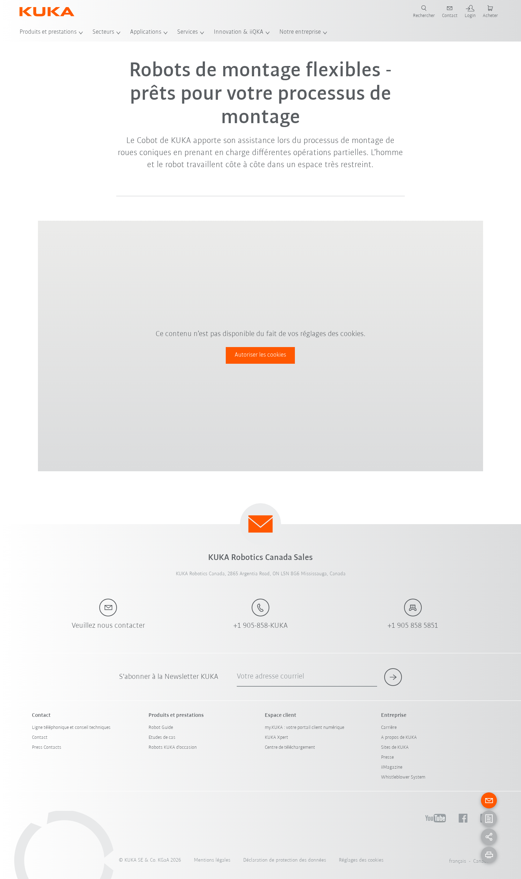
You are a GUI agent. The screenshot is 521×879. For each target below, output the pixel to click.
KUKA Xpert (276, 737)
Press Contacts (46, 747)
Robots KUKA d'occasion (173, 747)
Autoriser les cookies (260, 355)
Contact (39, 737)
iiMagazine (391, 767)
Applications (145, 32)
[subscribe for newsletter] (393, 677)
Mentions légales (212, 860)
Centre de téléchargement (290, 747)
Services (187, 32)
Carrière (389, 727)
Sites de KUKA (395, 747)
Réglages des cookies (361, 860)
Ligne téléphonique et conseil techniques (71, 727)
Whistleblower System (403, 777)
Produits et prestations (48, 32)
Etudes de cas (162, 737)
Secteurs (103, 32)
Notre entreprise (300, 32)
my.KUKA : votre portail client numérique (304, 727)
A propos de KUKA (399, 737)
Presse (387, 757)
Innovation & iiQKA (238, 32)
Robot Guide (161, 727)
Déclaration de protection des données (284, 860)
